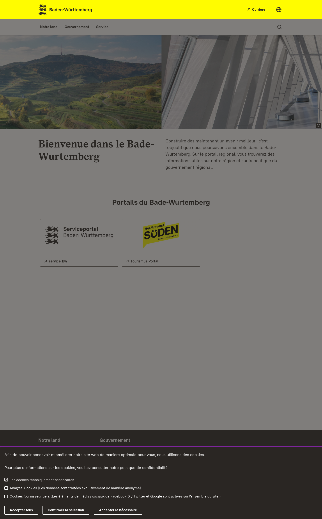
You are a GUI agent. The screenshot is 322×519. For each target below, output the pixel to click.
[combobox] (279, 9)
